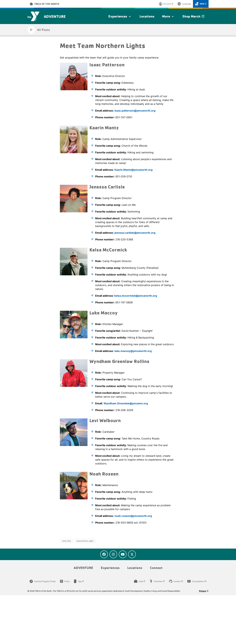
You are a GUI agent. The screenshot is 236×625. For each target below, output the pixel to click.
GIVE (201, 4)
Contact (176, 581)
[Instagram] (113, 554)
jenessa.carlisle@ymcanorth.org (134, 232)
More (168, 16)
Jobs (139, 581)
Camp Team (66, 541)
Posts (64, 581)
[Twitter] (132, 554)
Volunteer (157, 581)
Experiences (120, 16)
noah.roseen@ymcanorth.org (133, 515)
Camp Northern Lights (84, 541)
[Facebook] (104, 554)
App (78, 581)
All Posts (39, 30)
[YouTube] (123, 554)
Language (184, 4)
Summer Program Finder (42, 581)
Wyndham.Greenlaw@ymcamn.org (126, 403)
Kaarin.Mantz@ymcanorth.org (133, 169)
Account (166, 4)
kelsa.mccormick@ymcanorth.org (135, 295)
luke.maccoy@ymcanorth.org (133, 351)
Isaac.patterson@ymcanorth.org (134, 110)
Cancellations (197, 581)
